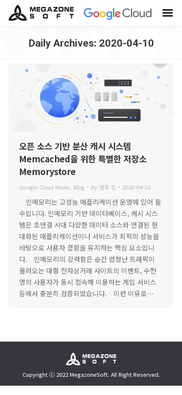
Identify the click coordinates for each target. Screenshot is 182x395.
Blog (79, 187)
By (103, 187)
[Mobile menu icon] (168, 13)
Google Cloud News (44, 187)
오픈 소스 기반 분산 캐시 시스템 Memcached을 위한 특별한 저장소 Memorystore (82, 159)
